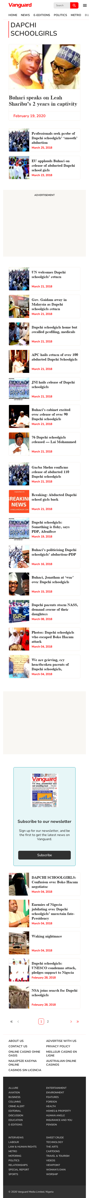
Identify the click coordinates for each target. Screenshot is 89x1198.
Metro (76, 15)
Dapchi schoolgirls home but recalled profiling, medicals (54, 329)
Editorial (14, 1111)
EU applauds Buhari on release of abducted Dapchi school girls (53, 164)
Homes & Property (58, 1111)
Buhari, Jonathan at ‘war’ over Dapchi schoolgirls (53, 579)
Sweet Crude (55, 1137)
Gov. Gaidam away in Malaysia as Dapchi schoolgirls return (49, 303)
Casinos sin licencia (24, 1070)
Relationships (18, 1165)
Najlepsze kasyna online (22, 1063)
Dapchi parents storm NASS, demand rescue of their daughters (55, 608)
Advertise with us (61, 1041)
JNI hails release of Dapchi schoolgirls (53, 384)
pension (51, 1124)
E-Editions (42, 15)
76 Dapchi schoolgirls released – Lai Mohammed (54, 439)
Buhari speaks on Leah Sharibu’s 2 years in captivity (43, 100)
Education (15, 1120)
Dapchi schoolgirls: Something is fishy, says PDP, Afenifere (51, 526)
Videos (50, 1160)
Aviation (14, 1092)
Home (12, 15)
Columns (14, 1101)
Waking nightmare (47, 936)
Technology (54, 1142)
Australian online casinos (61, 1063)
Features (52, 1097)
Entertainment (56, 1088)
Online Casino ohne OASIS (24, 1054)
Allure (13, 1088)
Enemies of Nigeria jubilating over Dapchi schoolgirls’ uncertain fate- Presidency (53, 911)
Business (14, 1097)
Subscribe (44, 855)
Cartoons (53, 1151)
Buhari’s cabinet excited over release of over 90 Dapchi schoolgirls (51, 413)
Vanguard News (20, 5)
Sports (13, 1174)
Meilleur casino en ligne (61, 1054)
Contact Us (17, 1046)
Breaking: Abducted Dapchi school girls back (54, 496)
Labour (13, 1142)
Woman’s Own (56, 1169)
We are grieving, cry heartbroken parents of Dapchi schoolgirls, (50, 663)
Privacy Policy (58, 1046)
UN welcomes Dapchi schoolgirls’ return (49, 274)
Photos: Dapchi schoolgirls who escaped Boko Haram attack (53, 636)
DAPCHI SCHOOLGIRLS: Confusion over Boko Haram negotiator (55, 881)
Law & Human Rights (22, 1146)
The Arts (52, 1146)
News (25, 15)
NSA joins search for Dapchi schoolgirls (54, 992)
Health (51, 1106)
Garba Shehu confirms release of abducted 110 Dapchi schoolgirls (50, 471)
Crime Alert (16, 1106)
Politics (60, 15)
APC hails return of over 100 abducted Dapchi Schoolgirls (55, 356)
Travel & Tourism (57, 1156)
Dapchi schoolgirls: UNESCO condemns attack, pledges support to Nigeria (54, 967)
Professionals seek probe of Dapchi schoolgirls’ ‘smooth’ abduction (54, 137)
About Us (16, 1041)
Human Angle (55, 1115)
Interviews (15, 1137)
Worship (52, 1174)
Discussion (15, 1115)
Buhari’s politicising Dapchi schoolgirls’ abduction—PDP (54, 551)
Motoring (14, 1156)
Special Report (18, 1169)
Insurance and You (59, 1120)
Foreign (51, 1101)
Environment (55, 1092)
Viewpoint (53, 1165)
